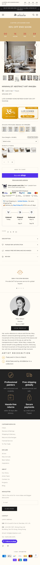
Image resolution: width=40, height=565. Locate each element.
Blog (3, 486)
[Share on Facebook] (8, 232)
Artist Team (6, 476)
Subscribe (9, 509)
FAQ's (4, 428)
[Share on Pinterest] (13, 232)
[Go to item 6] (35, 77)
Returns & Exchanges (9, 437)
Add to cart (20, 169)
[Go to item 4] (23, 77)
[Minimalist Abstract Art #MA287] (10, 129)
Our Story (5, 473)
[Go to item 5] (29, 77)
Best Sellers (6, 460)
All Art (4, 453)
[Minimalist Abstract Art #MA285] (27, 129)
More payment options (20, 180)
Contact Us (6, 479)
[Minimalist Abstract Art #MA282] (33, 129)
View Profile (20, 328)
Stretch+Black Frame (27, 150)
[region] (20, 277)
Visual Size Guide (32, 137)
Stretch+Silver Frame (21, 150)
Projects (5, 482)
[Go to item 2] (11, 77)
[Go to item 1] (4, 77)
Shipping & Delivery (8, 434)
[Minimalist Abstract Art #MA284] (21, 129)
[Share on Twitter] (10, 232)
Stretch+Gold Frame (16, 150)
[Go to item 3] (17, 78)
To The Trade (6, 444)
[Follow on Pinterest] (8, 546)
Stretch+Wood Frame (4, 156)
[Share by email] (16, 232)
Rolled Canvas (4, 150)
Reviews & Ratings (8, 431)
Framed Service (7, 441)
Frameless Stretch (10, 150)
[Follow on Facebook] (3, 546)
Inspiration (5, 463)
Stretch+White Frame (33, 150)
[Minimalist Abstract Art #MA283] (16, 129)
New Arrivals (6, 457)
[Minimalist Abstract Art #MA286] (4, 129)
